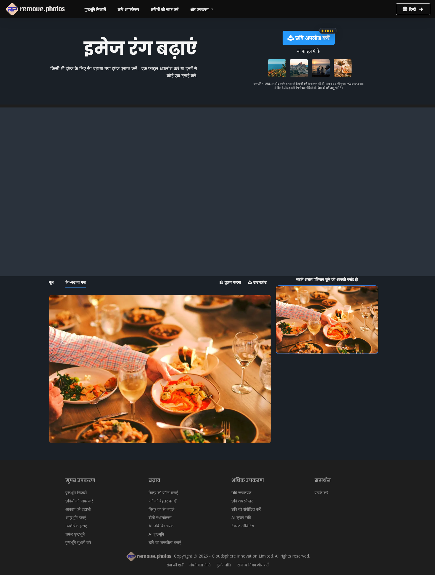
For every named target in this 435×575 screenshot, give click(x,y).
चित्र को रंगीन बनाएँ (163, 492)
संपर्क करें (321, 492)
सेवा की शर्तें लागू (326, 88)
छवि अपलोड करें (312, 38)
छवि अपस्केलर (128, 9)
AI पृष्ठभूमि (156, 534)
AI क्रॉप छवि (241, 517)
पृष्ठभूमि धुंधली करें (78, 542)
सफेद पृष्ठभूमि (75, 534)
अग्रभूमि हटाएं (75, 517)
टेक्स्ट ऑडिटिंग (242, 526)
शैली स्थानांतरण (160, 517)
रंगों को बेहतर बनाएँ (162, 501)
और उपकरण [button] (200, 9)
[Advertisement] (217, 148)
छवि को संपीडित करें (246, 509)
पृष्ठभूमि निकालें (95, 9)
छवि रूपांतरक (241, 492)
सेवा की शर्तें (301, 84)
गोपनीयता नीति (303, 88)
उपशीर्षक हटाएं (76, 526)
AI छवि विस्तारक (161, 526)
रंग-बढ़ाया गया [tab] (75, 282)
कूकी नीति (224, 565)
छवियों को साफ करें (164, 9)
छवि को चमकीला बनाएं (165, 542)
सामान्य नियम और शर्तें (253, 565)
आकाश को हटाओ (78, 509)
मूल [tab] (51, 282)
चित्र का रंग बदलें (161, 509)
